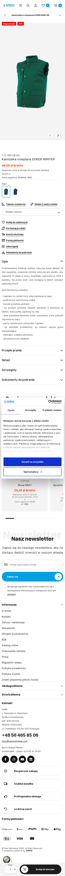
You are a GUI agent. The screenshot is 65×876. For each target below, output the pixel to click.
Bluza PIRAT (25, 485)
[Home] (9, 5)
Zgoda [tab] (11, 410)
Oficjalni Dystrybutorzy (15, 633)
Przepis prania (12, 350)
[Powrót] (5, 15)
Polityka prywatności (14, 668)
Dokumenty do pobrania (18, 380)
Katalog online (10, 645)
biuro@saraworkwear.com (14, 741)
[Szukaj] (28, 5)
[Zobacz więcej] (59, 15)
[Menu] (20, 5)
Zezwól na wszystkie (32, 462)
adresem (11, 594)
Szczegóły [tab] (30, 410)
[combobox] (32, 212)
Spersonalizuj (31, 471)
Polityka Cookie (11, 673)
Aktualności (8, 628)
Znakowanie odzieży (13, 651)
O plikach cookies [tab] (52, 410)
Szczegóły (9, 370)
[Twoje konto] (35, 5)
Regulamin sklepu (12, 662)
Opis (5, 261)
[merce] (29, 850)
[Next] (58, 135)
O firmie (6, 610)
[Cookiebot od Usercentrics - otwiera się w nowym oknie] (48, 402)
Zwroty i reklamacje (13, 622)
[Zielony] (6, 192)
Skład (6, 360)
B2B (4, 639)
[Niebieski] (15, 191)
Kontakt (6, 616)
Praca (5, 656)
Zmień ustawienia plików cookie (20, 679)
